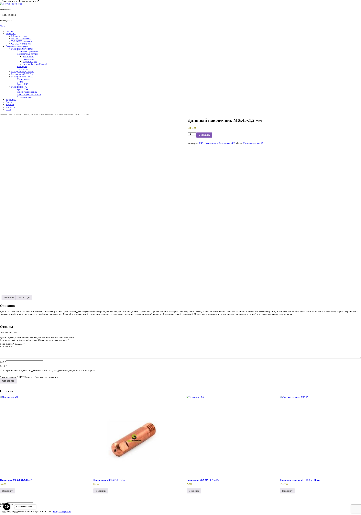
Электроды (22, 69)
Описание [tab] (9, 297)
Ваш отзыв (6, 346)
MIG (20, 114)
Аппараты (11, 33)
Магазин (13, 114)
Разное (9, 102)
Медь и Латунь (30, 61)
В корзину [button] (7, 491)
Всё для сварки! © (62, 511)
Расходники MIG (31, 114)
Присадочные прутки (27, 54)
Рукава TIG (22, 89)
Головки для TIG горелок (29, 94)
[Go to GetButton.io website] (6, 512)
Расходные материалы (22, 49)
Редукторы (11, 99)
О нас (8, 109)
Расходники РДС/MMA (22, 71)
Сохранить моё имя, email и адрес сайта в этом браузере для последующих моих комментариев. (49, 370)
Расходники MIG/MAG (22, 76)
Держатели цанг (25, 97)
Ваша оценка (7, 344)
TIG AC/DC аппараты (21, 41)
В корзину (204, 135)
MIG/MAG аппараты (21, 38)
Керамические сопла (27, 92)
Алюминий (28, 56)
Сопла (20, 82)
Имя (3, 362)
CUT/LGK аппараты (21, 44)
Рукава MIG (22, 84)
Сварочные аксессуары (17, 46)
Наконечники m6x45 (253, 143)
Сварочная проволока (27, 51)
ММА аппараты (19, 36)
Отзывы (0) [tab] (23, 297)
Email (3, 366)
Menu (2, 26)
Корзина (10, 104)
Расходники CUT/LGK (22, 74)
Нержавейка (28, 59)
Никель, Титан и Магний (35, 64)
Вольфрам (22, 66)
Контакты (10, 107)
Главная (9, 31)
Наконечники (23, 79)
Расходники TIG (19, 87)
